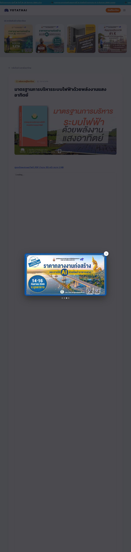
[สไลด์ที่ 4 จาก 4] (68, 298)
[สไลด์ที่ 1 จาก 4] (62, 298)
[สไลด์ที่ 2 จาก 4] (64, 298)
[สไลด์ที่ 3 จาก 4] (66, 298)
